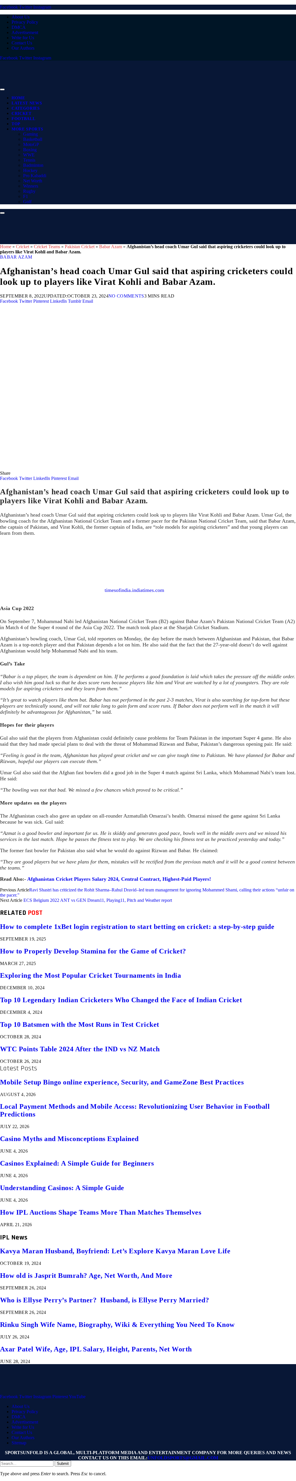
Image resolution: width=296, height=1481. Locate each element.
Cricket (22, 113)
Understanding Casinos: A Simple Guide (62, 1188)
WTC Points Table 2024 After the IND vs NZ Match (80, 1049)
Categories (26, 108)
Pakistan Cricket (80, 246)
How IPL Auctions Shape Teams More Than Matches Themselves (100, 1212)
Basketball (32, 139)
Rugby (29, 191)
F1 (25, 196)
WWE (29, 154)
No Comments (126, 295)
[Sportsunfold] (150, 87)
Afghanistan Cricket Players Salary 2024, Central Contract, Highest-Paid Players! (119, 879)
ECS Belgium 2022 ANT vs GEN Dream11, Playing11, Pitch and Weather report (97, 900)
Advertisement (25, 32)
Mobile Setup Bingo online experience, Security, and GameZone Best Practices (122, 1082)
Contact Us (22, 42)
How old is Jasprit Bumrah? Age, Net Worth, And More (86, 1275)
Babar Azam (110, 246)
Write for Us (23, 37)
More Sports (27, 129)
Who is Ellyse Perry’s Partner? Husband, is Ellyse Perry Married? (104, 1300)
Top (16, 124)
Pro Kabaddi (34, 175)
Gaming (30, 134)
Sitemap (19, 1442)
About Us (20, 16)
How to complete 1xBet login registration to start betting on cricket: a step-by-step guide (137, 926)
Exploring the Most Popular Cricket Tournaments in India (90, 975)
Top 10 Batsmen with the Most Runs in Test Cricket (79, 1024)
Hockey (30, 170)
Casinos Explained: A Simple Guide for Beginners (77, 1163)
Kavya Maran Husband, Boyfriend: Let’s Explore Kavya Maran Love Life (115, 1251)
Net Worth (32, 180)
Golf (27, 201)
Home (18, 98)
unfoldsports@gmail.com (182, 1457)
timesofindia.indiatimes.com (134, 590)
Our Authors (23, 48)
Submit (63, 1463)
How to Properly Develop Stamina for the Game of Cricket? (93, 951)
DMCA (19, 27)
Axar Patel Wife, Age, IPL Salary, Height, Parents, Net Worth (96, 1349)
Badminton (33, 165)
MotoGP (31, 144)
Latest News (27, 103)
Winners (30, 186)
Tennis (29, 160)
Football (23, 119)
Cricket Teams (47, 246)
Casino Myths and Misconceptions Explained (69, 1138)
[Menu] (2, 89)
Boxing (30, 149)
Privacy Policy (25, 22)
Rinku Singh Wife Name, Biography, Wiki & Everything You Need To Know (117, 1324)
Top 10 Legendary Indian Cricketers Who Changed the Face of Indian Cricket (121, 1000)
